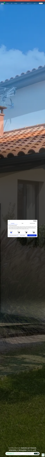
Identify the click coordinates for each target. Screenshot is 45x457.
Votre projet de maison (22, 3)
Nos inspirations (7, 3)
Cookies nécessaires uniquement (13, 235)
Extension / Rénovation (16, 3)
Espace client (40, 3)
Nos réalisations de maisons (29, 3)
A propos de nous (35, 3)
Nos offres (11, 3)
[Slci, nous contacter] (43, 3)
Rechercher (36, 453)
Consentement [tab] (12, 223)
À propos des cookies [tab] (32, 223)
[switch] (19, 232)
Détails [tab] (22, 223)
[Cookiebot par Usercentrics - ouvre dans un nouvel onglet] (34, 221)
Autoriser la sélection (22, 235)
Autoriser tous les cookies (32, 235)
